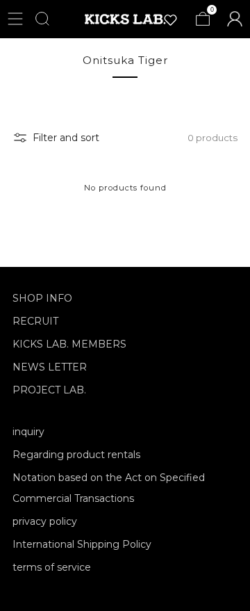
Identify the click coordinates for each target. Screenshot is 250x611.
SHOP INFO (42, 298)
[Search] (42, 18)
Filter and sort (66, 137)
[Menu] (15, 18)
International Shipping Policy (81, 544)
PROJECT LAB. (49, 390)
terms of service (51, 567)
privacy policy (44, 521)
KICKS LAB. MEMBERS (69, 344)
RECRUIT (35, 321)
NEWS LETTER (49, 367)
